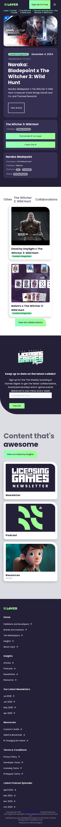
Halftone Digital (35, 822)
